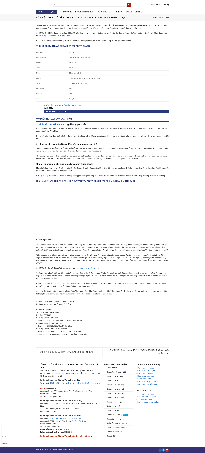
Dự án (129, 12)
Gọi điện (4, 430)
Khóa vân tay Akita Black (51, 124)
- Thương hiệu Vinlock (145, 394)
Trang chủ (66, 12)
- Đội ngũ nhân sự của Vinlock (147, 402)
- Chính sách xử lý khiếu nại (147, 381)
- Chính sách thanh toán (145, 373)
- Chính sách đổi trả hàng (145, 379)
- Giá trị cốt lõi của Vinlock (146, 397)
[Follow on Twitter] (163, 450)
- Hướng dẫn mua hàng (145, 376)
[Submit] (129, 5)
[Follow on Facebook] (160, 450)
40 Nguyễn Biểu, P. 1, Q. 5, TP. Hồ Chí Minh (66, 418)
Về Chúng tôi (104, 12)
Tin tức (118, 12)
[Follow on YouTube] (167, 450)
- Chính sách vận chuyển (145, 370)
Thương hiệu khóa (84, 12)
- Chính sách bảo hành (145, 368)
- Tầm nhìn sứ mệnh (144, 399)
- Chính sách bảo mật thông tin (148, 384)
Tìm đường (4, 443)
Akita (167, 17)
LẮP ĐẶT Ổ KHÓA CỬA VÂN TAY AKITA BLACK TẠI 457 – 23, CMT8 (66, 352)
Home (155, 17)
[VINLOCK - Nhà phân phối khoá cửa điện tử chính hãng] (43, 4)
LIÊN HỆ (138, 12)
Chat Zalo (4, 436)
